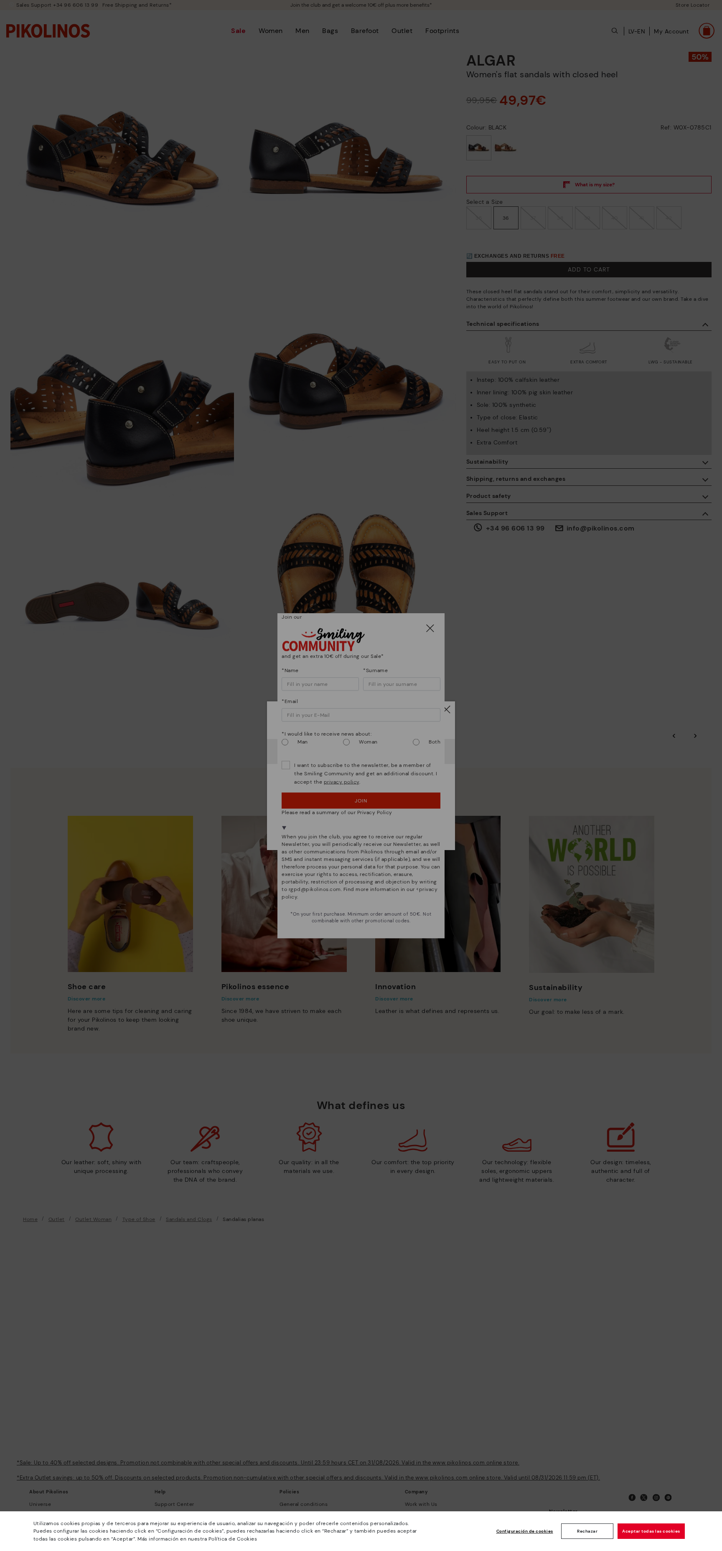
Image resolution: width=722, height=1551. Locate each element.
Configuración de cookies (524, 1531)
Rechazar (587, 1531)
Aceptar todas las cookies (651, 1531)
